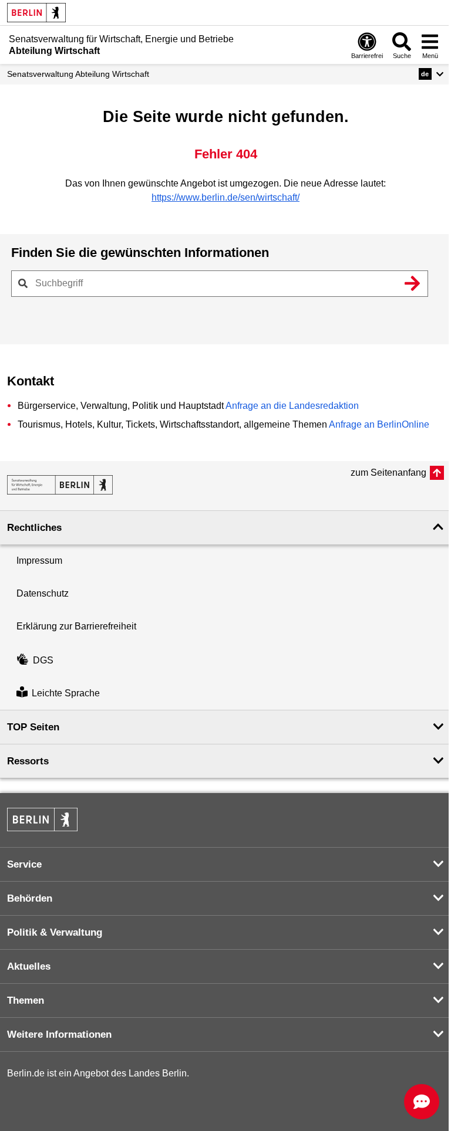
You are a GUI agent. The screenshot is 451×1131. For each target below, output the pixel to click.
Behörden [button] (29, 898)
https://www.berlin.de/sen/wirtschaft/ (225, 197)
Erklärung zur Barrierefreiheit (76, 626)
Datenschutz (42, 593)
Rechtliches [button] (34, 527)
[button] (431, 74)
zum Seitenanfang (388, 473)
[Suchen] (412, 283)
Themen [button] (25, 1000)
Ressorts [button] (28, 761)
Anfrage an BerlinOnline (379, 424)
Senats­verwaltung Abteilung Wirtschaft (78, 74)
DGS (43, 660)
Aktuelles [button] (29, 966)
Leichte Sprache (66, 693)
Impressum (39, 561)
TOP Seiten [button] (33, 727)
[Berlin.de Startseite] (36, 12)
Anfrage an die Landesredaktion (292, 406)
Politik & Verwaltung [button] (54, 932)
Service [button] (24, 864)
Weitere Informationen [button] (59, 1034)
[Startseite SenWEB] (60, 485)
